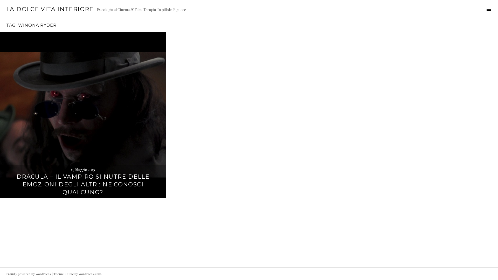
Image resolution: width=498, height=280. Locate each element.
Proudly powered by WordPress (28, 274)
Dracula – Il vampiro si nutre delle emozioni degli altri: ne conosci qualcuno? (83, 184)
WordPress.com (90, 274)
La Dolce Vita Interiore (50, 9)
